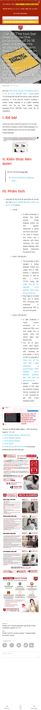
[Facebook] (4, 645)
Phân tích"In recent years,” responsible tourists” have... (18, 634)
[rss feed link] (31, 645)
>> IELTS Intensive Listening (11, 438)
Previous (4, 623)
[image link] (20, 27)
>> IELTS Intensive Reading (11, 441)
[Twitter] (11, 645)
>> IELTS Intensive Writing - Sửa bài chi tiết (16, 435)
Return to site (7, 641)
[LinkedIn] (18, 645)
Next (3, 631)
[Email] (26, 645)
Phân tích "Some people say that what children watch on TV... (18, 627)
